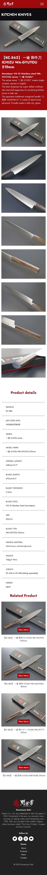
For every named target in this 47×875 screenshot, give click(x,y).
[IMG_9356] (23, 36)
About (23, 848)
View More (24, 629)
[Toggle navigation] (42, 4)
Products (23, 851)
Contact (23, 857)
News (23, 854)
